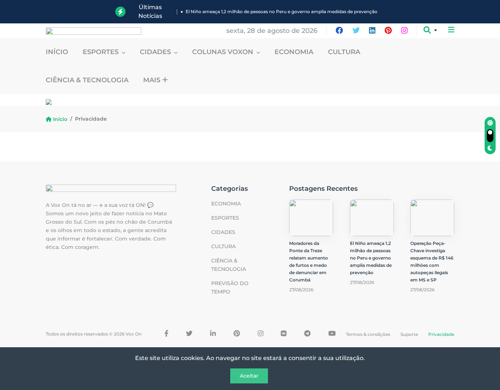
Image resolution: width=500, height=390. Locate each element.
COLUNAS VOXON (223, 52)
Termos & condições (368, 334)
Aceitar (249, 375)
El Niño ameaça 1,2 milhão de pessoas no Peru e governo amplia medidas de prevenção (281, 11)
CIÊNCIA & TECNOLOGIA (87, 80)
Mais (152, 80)
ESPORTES (101, 52)
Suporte (409, 334)
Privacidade (441, 334)
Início (57, 52)
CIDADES (156, 52)
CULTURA (344, 52)
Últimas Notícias (150, 11)
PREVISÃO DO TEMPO (230, 287)
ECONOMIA (294, 52)
